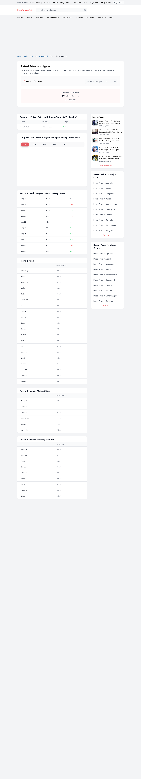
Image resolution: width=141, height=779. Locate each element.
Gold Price (90, 17)
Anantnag (24, 271)
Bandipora (24, 276)
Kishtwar (24, 317)
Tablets (29, 17)
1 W (24, 144)
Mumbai (24, 407)
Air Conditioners (53, 17)
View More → (107, 235)
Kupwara (24, 329)
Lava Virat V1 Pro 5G (50, 2)
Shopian (24, 370)
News (111, 17)
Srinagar (24, 375)
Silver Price (101, 17)
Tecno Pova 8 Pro (80, 2)
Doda (23, 294)
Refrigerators (67, 17)
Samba (23, 364)
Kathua (23, 311)
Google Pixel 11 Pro (96, 2)
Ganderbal (25, 300)
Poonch (23, 335)
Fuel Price (79, 17)
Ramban (24, 352)
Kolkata (23, 424)
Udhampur (25, 381)
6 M (54, 144)
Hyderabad (25, 418)
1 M (34, 144)
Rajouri (23, 346)
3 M (44, 144)
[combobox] (61, 10)
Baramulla (24, 282)
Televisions (39, 17)
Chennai (24, 412)
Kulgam (23, 323)
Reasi (23, 358)
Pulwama (24, 340)
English (117, 2)
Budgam (24, 288)
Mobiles (20, 17)
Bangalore (24, 401)
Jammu (23, 305)
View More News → (107, 165)
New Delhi (24, 430)
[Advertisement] (107, 9)
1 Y (64, 144)
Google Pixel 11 (65, 2)
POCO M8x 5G (35, 2)
